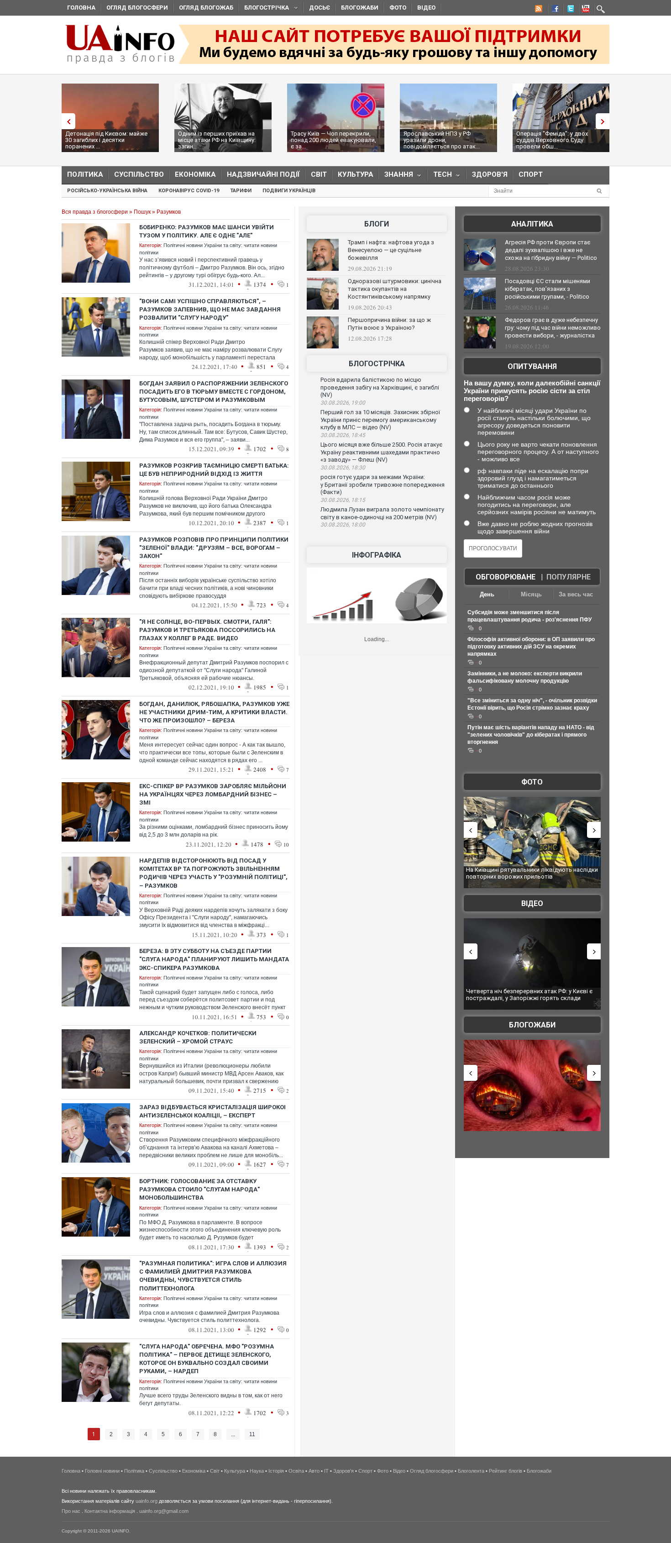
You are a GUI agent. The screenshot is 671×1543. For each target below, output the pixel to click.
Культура (355, 174)
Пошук (142, 212)
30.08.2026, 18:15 (342, 500)
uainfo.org (146, 1501)
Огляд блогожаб (206, 7)
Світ (319, 174)
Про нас (71, 1511)
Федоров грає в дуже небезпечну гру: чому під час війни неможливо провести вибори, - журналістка (553, 327)
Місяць (531, 594)
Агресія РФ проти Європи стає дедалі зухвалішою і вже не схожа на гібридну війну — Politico (551, 250)
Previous (66, 121)
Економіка (195, 174)
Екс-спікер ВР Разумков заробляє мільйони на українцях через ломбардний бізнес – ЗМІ (212, 794)
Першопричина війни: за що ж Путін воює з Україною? (389, 323)
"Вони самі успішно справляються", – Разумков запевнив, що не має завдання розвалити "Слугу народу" (210, 309)
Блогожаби (359, 7)
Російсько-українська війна (107, 191)
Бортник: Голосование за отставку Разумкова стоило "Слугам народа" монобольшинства (199, 1189)
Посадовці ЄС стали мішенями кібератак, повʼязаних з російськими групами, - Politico (547, 289)
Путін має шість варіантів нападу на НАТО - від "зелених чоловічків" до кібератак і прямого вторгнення (530, 734)
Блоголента (471, 1471)
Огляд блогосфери (137, 7)
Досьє (319, 7)
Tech (440, 176)
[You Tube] (584, 10)
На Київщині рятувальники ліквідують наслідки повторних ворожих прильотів (532, 873)
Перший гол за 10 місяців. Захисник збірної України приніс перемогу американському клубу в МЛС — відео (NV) (380, 420)
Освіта (296, 1471)
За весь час (576, 594)
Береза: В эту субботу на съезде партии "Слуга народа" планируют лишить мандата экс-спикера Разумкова (214, 959)
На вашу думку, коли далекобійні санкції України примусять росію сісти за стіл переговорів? (532, 390)
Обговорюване (505, 577)
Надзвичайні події (263, 174)
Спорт (531, 174)
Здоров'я (490, 174)
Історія (276, 1471)
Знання (396, 176)
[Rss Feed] (538, 10)
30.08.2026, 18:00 (342, 524)
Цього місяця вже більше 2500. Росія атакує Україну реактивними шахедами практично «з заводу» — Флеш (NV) (381, 452)
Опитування (532, 366)
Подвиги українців (288, 191)
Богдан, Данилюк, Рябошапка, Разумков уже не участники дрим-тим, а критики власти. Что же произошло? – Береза (214, 712)
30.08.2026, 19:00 (342, 403)
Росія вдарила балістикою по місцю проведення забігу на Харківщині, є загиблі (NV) (379, 387)
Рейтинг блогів (505, 1471)
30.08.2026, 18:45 (342, 435)
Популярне (568, 577)
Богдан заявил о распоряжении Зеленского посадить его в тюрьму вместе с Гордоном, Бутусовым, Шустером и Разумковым (213, 391)
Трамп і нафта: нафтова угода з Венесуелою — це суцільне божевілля (391, 250)
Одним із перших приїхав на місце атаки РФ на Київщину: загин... (217, 140)
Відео (426, 7)
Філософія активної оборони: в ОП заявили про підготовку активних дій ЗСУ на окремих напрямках (531, 646)
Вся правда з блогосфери (95, 212)
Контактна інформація (109, 1511)
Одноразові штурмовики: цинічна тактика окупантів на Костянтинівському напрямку (394, 289)
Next (605, 121)
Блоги (376, 224)
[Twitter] (569, 10)
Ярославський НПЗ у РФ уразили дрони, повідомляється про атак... (442, 140)
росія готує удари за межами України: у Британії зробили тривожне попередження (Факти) (382, 484)
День (487, 594)
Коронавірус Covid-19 (188, 191)
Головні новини (102, 1471)
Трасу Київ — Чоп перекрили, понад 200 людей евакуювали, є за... (333, 140)
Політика (85, 174)
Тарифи (241, 191)
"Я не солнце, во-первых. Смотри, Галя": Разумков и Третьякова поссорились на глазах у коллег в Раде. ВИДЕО (207, 630)
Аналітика (532, 224)
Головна (81, 7)
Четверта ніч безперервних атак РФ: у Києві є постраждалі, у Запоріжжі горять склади (529, 995)
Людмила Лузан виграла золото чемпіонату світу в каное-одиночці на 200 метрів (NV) (382, 513)
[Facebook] (553, 10)
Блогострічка (264, 9)
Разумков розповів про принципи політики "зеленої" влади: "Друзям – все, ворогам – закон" (213, 547)
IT (326, 1471)
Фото (397, 7)
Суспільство (139, 174)
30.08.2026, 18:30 (342, 467)
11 (252, 1434)
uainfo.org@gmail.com (164, 1511)
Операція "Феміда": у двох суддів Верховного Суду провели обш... (552, 140)
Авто (314, 1471)
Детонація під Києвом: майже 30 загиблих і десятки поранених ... (106, 140)
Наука (257, 1471)
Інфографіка (376, 555)
